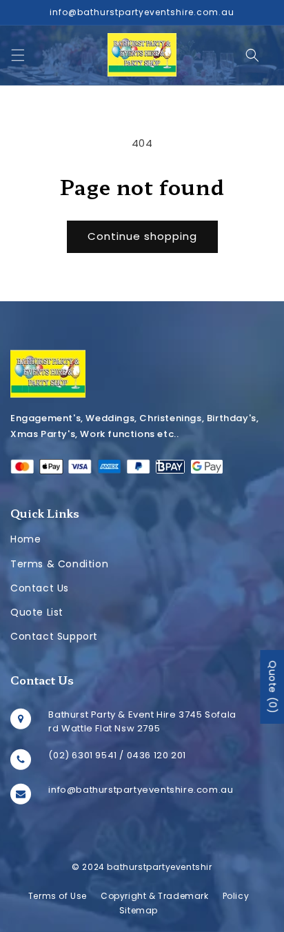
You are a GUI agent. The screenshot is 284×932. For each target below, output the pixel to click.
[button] (18, 55)
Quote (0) (272, 686)
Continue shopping (142, 236)
